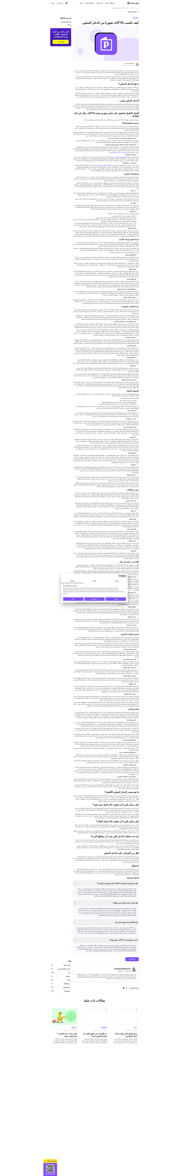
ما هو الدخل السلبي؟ (66, 22)
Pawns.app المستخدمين (63, 969)
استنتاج (69, 25)
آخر (69, 972)
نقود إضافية (135, 17)
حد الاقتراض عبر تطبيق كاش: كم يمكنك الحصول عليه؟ (95, 1034)
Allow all (116, 599)
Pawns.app (67, 965)
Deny (73, 599)
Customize (93, 599)
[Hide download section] (45, 1161)
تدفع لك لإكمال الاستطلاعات (121, 157)
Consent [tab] (72, 581)
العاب (68, 980)
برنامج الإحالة (66, 983)
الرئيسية (137, 8)
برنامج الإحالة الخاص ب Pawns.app (104, 165)
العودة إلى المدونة (132, 12)
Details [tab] (94, 581)
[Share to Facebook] (124, 988)
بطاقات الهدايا (66, 987)
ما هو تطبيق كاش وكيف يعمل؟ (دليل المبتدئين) (126, 1034)
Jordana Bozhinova (129, 63)
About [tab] (116, 581)
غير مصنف (74, 1027)
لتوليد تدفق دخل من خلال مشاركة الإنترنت (119, 152)
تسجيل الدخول (60, 3)
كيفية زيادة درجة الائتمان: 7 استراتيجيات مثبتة (67, 1034)
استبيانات (67, 976)
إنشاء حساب (132, 959)
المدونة (132, 8)
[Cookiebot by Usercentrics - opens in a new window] (119, 576)
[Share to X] (127, 988)
